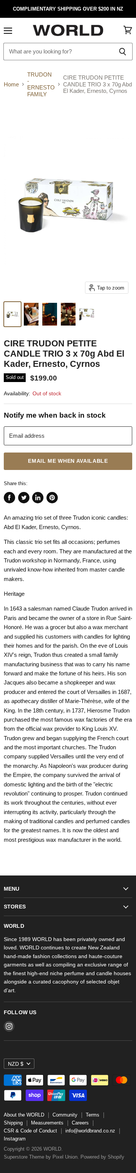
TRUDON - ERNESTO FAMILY (41, 84)
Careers (80, 1123)
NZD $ (15, 1064)
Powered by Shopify (102, 1157)
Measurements (47, 1123)
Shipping (13, 1123)
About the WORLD (24, 1115)
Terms (92, 1115)
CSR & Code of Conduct (30, 1131)
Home (11, 84)
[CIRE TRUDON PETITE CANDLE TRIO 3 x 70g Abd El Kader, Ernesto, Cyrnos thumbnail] (12, 314)
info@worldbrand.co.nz (90, 1131)
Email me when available (68, 461)
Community (65, 1115)
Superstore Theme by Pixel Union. (41, 1157)
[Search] (123, 51)
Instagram (15, 1139)
